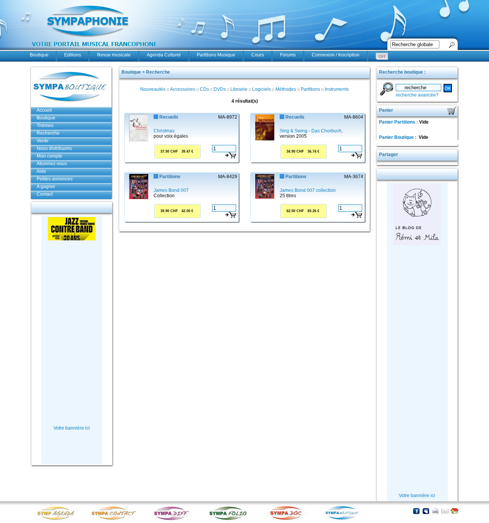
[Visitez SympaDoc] (287, 519)
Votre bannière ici (71, 428)
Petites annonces (55, 179)
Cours (257, 55)
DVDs (220, 89)
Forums (288, 55)
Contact (45, 194)
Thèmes (45, 125)
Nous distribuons (54, 148)
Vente (43, 140)
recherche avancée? (417, 95)
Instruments (337, 89)
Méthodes (285, 89)
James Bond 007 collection (308, 190)
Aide (41, 171)
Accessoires (182, 89)
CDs (204, 89)
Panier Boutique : (398, 137)
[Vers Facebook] (416, 511)
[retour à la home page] (95, 50)
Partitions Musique (216, 55)
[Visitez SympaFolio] (230, 519)
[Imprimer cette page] (435, 511)
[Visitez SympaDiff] (173, 519)
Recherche (48, 133)
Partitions (310, 89)
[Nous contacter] (445, 511)
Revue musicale (114, 55)
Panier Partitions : (399, 122)
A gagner (46, 186)
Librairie (239, 89)
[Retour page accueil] (454, 511)
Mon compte (49, 156)
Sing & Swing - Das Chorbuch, (311, 131)
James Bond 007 (171, 190)
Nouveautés (152, 89)
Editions (72, 55)
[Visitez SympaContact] (115, 519)
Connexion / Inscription (335, 55)
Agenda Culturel (164, 55)
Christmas (164, 131)
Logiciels (261, 89)
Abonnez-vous (52, 163)
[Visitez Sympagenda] (58, 519)
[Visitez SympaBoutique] (345, 519)
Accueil (44, 110)
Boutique (39, 55)
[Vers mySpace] (426, 511)
